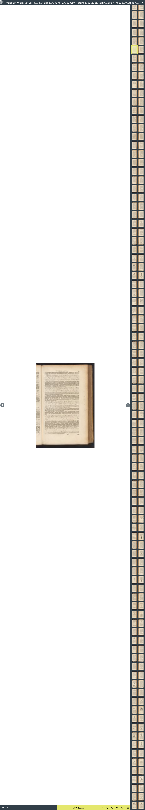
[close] (142, 2)
